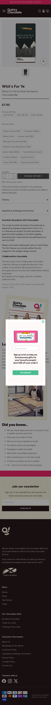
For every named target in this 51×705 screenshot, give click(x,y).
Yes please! (25, 373)
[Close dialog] (43, 321)
